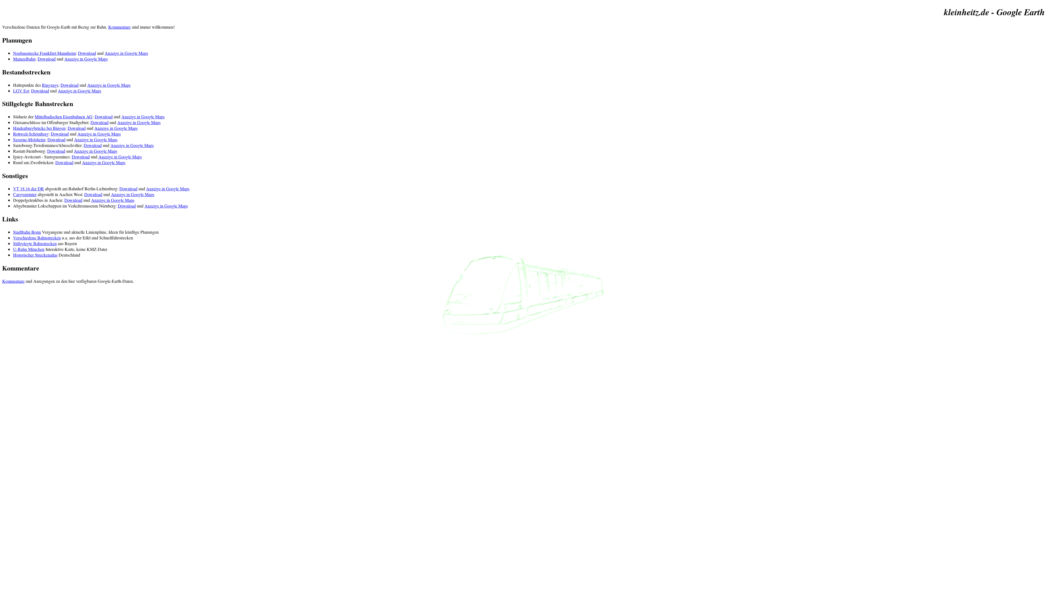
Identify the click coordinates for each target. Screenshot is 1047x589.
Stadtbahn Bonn (27, 232)
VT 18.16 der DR (28, 188)
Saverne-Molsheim (29, 139)
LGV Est (21, 91)
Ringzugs (50, 85)
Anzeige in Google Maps (126, 53)
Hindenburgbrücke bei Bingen (39, 128)
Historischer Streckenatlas (35, 255)
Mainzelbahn (24, 59)
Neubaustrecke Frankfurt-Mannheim (44, 53)
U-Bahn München (28, 249)
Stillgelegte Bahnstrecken (35, 243)
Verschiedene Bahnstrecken (37, 238)
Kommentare (119, 27)
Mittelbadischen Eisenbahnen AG (63, 116)
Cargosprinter (25, 194)
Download (87, 53)
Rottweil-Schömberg (31, 134)
